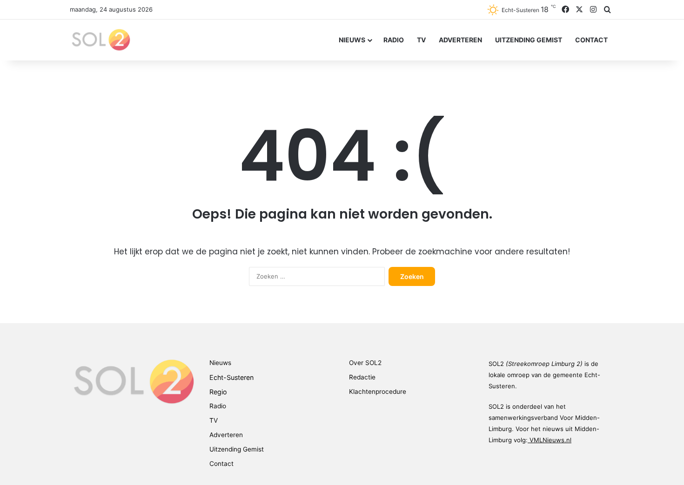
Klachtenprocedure (377, 391)
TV (421, 40)
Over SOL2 (365, 362)
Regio (218, 392)
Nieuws (352, 40)
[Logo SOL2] (100, 39)
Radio (393, 40)
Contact (591, 40)
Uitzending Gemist (528, 40)
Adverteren (460, 40)
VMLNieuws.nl (550, 440)
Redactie (362, 377)
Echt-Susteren (231, 377)
